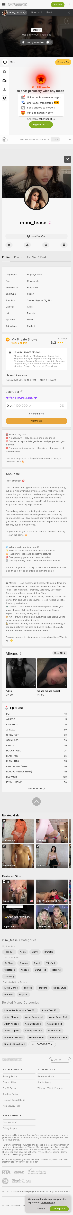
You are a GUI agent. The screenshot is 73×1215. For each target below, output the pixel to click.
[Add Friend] (45, 245)
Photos (36, 12)
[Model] (67, 159)
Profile (6, 257)
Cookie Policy (47, 1202)
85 (42, 695)
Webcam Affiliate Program (50, 1088)
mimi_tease (10, 940)
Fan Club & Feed (36, 257)
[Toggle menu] (3, 4)
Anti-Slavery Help (11, 1106)
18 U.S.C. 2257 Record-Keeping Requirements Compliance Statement (36, 1191)
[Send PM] (64, 245)
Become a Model (46, 1076)
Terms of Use (9, 1082)
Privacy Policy (10, 1076)
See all (58, 653)
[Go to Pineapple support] (5, 1181)
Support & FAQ (10, 1122)
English (57, 1060)
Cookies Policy (10, 1094)
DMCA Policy (9, 1088)
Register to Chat (41, 124)
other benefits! (47, 119)
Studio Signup (44, 1082)
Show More (35, 788)
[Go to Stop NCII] (22, 1181)
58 (11, 695)
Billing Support (10, 1128)
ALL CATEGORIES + (42, 1044)
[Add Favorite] (5, 62)
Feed (49, 12)
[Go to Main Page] (21, 4)
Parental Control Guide (14, 1100)
